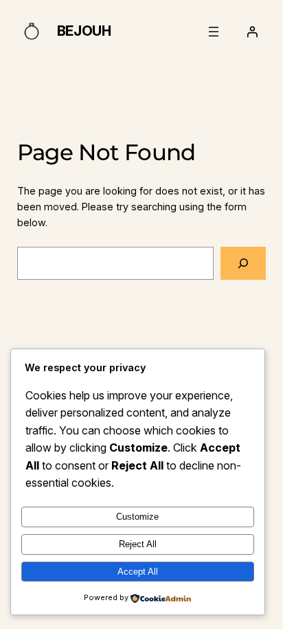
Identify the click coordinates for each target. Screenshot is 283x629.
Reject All (138, 544)
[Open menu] (213, 31)
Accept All (137, 571)
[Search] (243, 263)
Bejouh (84, 31)
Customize (137, 516)
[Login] (252, 31)
